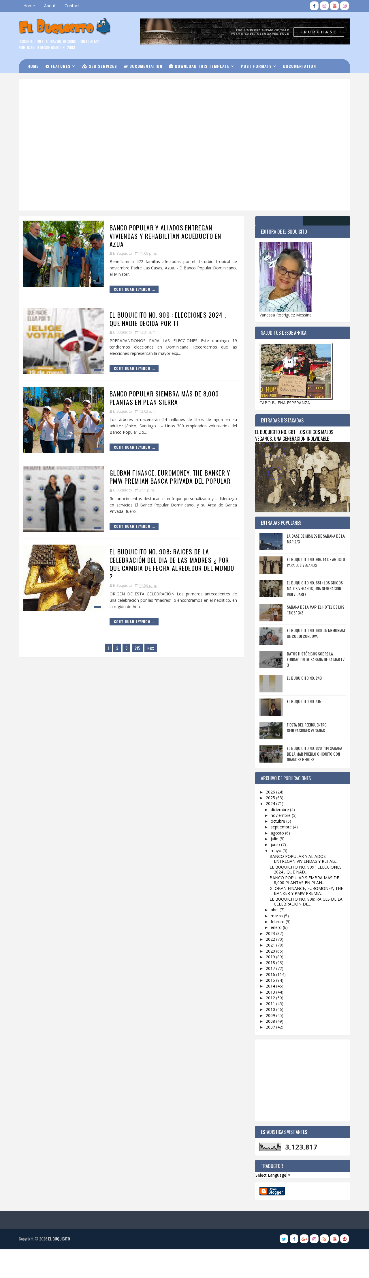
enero (277, 927)
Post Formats (256, 66)
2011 (271, 1003)
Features (60, 66)
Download (41, 80)
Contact (72, 5)
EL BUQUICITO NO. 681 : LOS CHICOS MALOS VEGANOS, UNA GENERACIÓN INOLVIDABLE (294, 435)
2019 (271, 957)
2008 (271, 1021)
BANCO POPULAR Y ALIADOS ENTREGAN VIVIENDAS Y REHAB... (304, 859)
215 (137, 648)
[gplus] (304, 1238)
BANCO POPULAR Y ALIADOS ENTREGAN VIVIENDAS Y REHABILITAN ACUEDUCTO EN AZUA (165, 236)
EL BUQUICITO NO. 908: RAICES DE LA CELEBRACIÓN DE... (306, 901)
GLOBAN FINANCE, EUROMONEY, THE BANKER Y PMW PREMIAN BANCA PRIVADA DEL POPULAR (170, 477)
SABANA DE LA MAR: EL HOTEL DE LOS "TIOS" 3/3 (315, 610)
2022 (271, 939)
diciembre (280, 809)
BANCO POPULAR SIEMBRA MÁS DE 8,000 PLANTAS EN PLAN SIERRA (164, 398)
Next (150, 648)
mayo (277, 850)
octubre (278, 821)
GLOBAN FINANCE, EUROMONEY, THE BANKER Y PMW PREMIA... (306, 891)
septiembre (282, 827)
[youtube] (334, 5)
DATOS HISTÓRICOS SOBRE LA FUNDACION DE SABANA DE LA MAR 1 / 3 (315, 659)
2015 (271, 980)
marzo (277, 916)
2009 (271, 1015)
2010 (271, 1009)
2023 (271, 933)
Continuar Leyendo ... (134, 289)
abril (275, 909)
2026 (271, 792)
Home (29, 5)
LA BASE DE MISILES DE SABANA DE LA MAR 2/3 (316, 539)
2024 (271, 803)
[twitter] (284, 1238)
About (49, 5)
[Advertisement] (166, 104)
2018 (271, 962)
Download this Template (201, 66)
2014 (271, 986)
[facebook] (314, 5)
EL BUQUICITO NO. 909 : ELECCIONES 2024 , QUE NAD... (306, 869)
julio (275, 838)
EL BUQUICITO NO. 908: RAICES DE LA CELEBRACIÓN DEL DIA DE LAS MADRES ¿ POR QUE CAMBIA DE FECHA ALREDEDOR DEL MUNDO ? (172, 564)
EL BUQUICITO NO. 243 (304, 678)
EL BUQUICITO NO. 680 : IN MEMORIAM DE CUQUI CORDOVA (316, 633)
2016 (271, 974)
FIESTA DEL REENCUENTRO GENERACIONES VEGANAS (307, 727)
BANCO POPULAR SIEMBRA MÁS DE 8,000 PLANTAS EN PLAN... (304, 880)
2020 (271, 951)
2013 (271, 992)
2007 (271, 1027)
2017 (271, 968)
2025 (271, 797)
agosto (278, 833)
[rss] (324, 1238)
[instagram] (324, 5)
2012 (271, 998)
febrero (278, 921)
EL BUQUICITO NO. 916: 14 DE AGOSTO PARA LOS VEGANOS (316, 562)
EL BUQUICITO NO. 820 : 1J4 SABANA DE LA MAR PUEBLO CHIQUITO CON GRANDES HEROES (314, 753)
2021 (271, 945)
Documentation (145, 66)
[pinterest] (344, 1238)
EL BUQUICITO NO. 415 (304, 701)
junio (276, 844)
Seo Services (102, 66)
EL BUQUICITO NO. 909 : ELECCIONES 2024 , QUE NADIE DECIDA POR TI (168, 319)
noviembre (281, 815)
